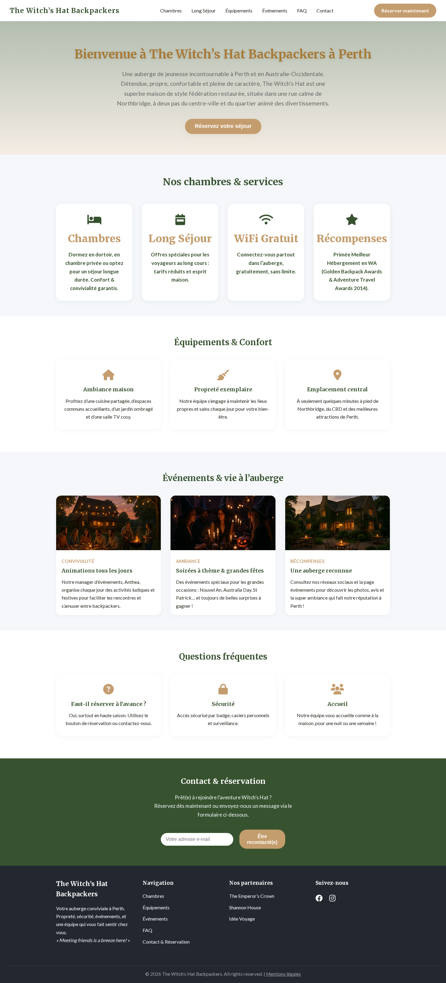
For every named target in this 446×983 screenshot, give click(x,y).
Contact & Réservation (166, 942)
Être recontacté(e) (262, 839)
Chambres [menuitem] (171, 10)
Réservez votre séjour (223, 126)
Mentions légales (283, 974)
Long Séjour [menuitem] (203, 10)
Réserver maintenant (405, 10)
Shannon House (245, 907)
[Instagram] (332, 898)
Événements (155, 918)
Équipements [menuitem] (238, 10)
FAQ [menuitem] (302, 10)
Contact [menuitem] (324, 10)
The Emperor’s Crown (251, 896)
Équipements (156, 907)
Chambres (153, 896)
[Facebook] (319, 898)
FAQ (147, 930)
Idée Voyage (242, 918)
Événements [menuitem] (274, 10)
